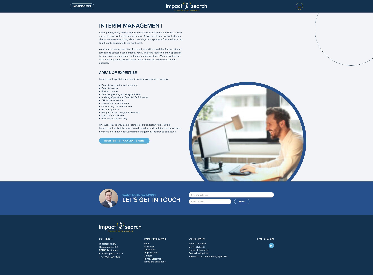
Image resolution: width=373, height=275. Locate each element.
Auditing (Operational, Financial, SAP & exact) (124, 97)
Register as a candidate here (124, 141)
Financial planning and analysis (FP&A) (120, 94)
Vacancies (149, 246)
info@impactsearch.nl (112, 253)
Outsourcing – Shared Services (117, 106)
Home (147, 243)
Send (242, 201)
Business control (109, 91)
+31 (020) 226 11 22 (110, 256)
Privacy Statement (153, 258)
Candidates (149, 249)
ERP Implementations (112, 100)
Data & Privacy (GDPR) (112, 115)
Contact (148, 255)
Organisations (151, 252)
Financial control (109, 88)
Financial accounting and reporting (119, 85)
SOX (119, 103)
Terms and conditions (155, 261)
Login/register (82, 6)
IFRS (126, 103)
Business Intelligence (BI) (114, 118)
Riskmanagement (110, 109)
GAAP (113, 103)
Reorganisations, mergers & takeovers (120, 112)
